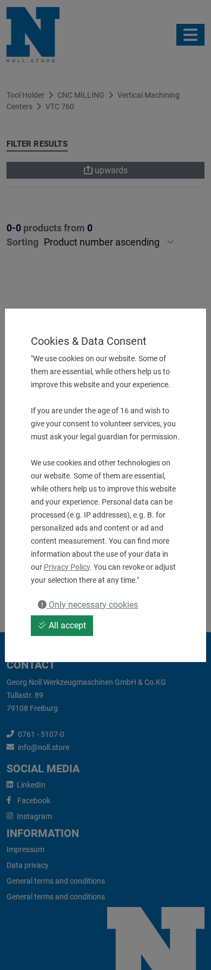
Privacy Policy (67, 567)
